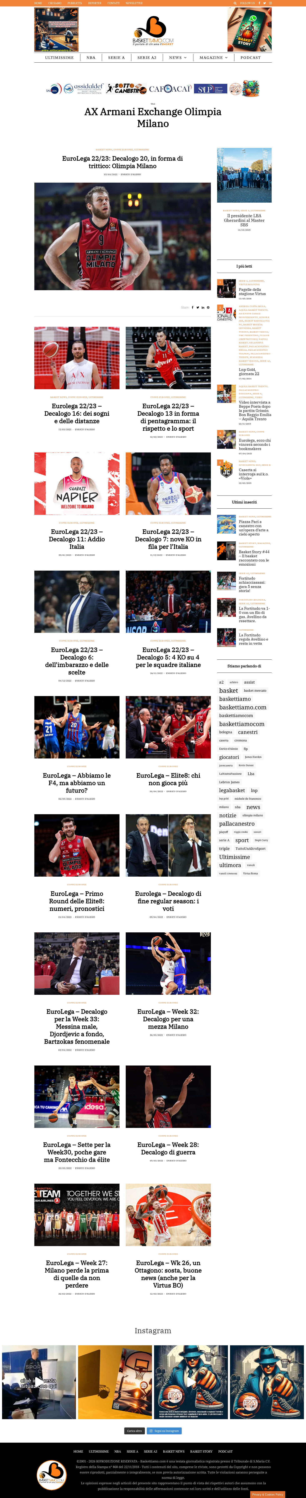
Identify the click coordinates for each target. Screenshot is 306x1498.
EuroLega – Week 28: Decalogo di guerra (168, 1148)
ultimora (230, 865)
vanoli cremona (228, 873)
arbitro (234, 682)
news (253, 807)
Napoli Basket (248, 210)
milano (224, 807)
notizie (227, 815)
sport (242, 840)
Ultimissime (59, 57)
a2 (221, 682)
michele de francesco (248, 798)
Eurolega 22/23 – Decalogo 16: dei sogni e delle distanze (76, 413)
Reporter (94, 3)
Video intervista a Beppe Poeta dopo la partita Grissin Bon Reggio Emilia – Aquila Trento (255, 410)
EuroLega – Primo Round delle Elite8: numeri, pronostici (76, 900)
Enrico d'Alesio (131, 174)
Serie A (116, 57)
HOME (78, 1451)
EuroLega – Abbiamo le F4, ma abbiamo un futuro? (77, 782)
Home (38, 3)
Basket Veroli (259, 332)
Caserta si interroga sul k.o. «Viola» (254, 474)
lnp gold (224, 798)
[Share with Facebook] (192, 307)
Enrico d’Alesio (228, 749)
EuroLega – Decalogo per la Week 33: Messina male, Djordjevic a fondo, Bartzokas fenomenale (77, 1026)
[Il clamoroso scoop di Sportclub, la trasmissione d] (39, 1382)
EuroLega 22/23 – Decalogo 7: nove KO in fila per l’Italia (168, 538)
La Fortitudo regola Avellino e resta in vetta (253, 639)
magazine (263, 543)
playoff (223, 832)
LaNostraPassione (230, 774)
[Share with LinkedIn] (203, 307)
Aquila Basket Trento (253, 310)
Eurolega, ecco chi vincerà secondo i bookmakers (255, 444)
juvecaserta (226, 765)
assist (249, 682)
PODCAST (251, 57)
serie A (224, 840)
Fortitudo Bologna (252, 599)
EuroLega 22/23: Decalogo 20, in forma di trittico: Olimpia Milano (122, 162)
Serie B (266, 465)
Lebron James (229, 782)
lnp (254, 790)
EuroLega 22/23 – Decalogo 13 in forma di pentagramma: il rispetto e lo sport (168, 417)
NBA (91, 57)
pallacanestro (237, 823)
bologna (225, 732)
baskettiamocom (236, 715)
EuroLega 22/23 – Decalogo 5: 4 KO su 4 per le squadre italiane (168, 657)
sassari (257, 831)
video (258, 397)
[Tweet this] (197, 307)
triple (224, 848)
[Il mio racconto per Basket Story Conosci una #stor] (191, 1382)
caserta (223, 740)
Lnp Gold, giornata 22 (249, 372)
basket (228, 690)
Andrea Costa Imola (252, 306)
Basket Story (247, 543)
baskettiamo (235, 699)
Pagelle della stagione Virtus (252, 291)
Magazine (211, 57)
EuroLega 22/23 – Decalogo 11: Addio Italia (77, 538)
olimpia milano (253, 815)
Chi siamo (54, 3)
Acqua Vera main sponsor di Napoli (244, 218)
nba (237, 807)
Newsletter (134, 3)
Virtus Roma (250, 873)
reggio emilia (241, 831)
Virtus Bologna (249, 284)
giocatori (229, 757)
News (175, 57)
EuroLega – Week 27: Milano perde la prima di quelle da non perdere (77, 1274)
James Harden (253, 757)
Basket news (104, 149)
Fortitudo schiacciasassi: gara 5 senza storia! (252, 584)
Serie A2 (147, 57)
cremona (240, 740)
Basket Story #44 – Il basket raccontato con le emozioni (254, 558)
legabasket (232, 790)
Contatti (113, 3)
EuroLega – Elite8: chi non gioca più (168, 779)
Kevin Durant (246, 765)
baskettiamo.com (243, 707)
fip (246, 749)
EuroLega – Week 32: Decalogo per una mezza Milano (168, 1018)
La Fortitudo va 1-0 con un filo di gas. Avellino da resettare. (254, 614)
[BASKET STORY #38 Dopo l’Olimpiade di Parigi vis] (115, 1382)
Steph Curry (261, 840)
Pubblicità (75, 3)
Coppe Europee (123, 149)
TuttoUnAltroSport (251, 848)
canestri (248, 732)
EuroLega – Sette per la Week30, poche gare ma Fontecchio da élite (77, 1151)
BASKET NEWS (173, 1451)
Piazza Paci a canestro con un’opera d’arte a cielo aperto (254, 528)
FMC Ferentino (249, 335)
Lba (251, 773)
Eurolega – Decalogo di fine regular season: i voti (168, 900)
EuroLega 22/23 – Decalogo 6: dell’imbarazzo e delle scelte (77, 661)
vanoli (251, 865)
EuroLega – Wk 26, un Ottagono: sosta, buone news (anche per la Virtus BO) (168, 1274)
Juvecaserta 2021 (250, 465)
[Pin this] (208, 307)
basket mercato (255, 690)
